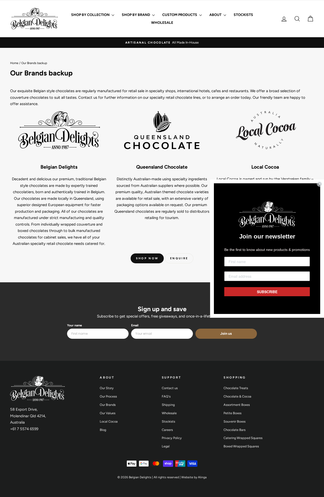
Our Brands (108, 405)
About (215, 15)
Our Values (107, 413)
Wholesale (162, 23)
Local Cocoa (109, 421)
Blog (103, 430)
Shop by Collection (90, 15)
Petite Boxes (232, 413)
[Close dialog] (319, 184)
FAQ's (166, 396)
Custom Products (180, 15)
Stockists (243, 15)
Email (134, 325)
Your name (74, 325)
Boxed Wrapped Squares (241, 446)
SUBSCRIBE (267, 291)
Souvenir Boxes (235, 421)
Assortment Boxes (237, 405)
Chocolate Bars (235, 430)
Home (14, 63)
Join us (226, 333)
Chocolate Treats (236, 388)
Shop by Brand (136, 15)
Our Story (107, 388)
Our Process (108, 396)
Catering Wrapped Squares (243, 438)
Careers (167, 430)
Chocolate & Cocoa (237, 396)
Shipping (168, 405)
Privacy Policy (172, 438)
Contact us (170, 388)
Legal (166, 446)
